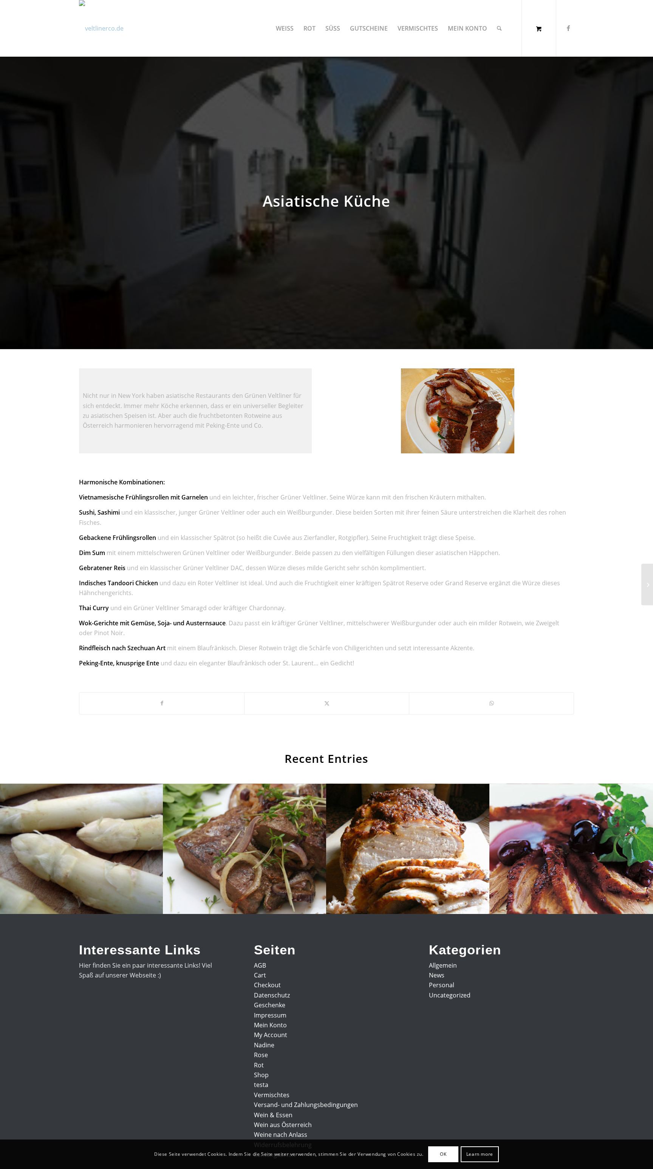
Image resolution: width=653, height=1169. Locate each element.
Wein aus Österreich (283, 1125)
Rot (259, 1065)
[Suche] (499, 28)
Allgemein (443, 965)
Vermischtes (271, 1095)
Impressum (270, 1015)
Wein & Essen (273, 1115)
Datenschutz (272, 995)
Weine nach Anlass (280, 1134)
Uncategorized (449, 995)
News (436, 975)
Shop (261, 1075)
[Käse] (647, 584)
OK (443, 1154)
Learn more (479, 1154)
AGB (260, 965)
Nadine (264, 1045)
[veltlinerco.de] (101, 28)
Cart (260, 975)
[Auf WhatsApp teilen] (491, 703)
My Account (270, 1035)
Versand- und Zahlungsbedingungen (306, 1105)
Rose (261, 1055)
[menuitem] (285, 28)
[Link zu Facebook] (568, 28)
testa (261, 1085)
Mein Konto (270, 1025)
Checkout (267, 985)
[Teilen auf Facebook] (161, 703)
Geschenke (269, 1005)
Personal (441, 985)
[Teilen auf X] (326, 703)
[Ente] (457, 410)
